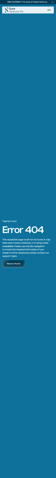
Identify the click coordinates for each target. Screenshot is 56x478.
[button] (52, 2)
